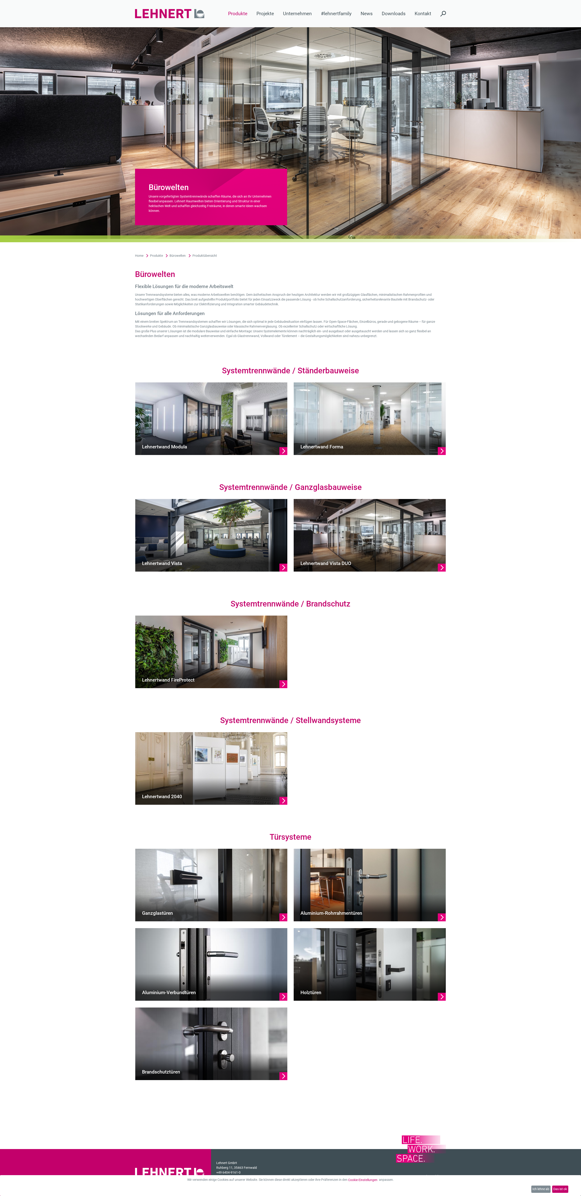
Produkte (237, 13)
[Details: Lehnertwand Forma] (370, 418)
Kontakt (423, 13)
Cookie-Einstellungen (362, 1180)
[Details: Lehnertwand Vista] (211, 535)
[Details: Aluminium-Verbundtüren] (211, 964)
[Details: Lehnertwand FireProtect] (211, 651)
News (367, 13)
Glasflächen (369, 294)
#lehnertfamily (336, 13)
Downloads (394, 13)
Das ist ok (560, 1189)
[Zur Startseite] (169, 13)
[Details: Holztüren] (370, 964)
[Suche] (443, 13)
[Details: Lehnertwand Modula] (211, 418)
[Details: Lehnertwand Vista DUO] (370, 535)
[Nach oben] (573, 1188)
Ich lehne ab (540, 1189)
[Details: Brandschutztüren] (211, 1043)
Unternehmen (297, 13)
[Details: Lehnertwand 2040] (211, 768)
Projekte (265, 13)
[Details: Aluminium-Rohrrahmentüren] (370, 885)
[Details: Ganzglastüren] (211, 885)
